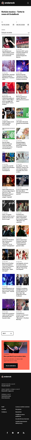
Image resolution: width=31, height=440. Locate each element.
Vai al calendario (11, 365)
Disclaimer (18, 409)
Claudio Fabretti (6, 385)
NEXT (4, 333)
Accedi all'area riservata (22, 419)
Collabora (4, 412)
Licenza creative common (22, 406)
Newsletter (18, 412)
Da (2, 22)
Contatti (4, 409)
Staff (3, 406)
